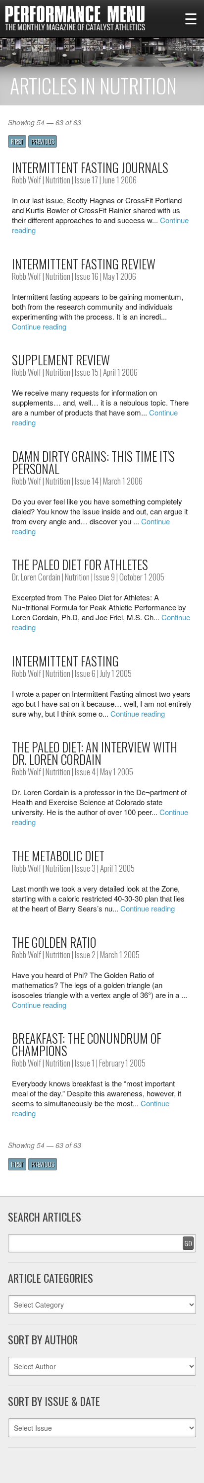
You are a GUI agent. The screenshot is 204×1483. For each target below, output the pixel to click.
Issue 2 (85, 954)
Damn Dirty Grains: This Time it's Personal (93, 462)
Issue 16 (87, 276)
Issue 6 (85, 673)
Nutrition (58, 179)
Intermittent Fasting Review (83, 263)
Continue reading (39, 326)
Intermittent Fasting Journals (90, 167)
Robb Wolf (26, 179)
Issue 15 (87, 372)
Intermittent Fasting (65, 661)
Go (188, 1243)
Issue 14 (87, 481)
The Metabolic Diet (58, 855)
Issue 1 (85, 1063)
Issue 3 (85, 868)
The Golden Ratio (54, 942)
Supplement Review (61, 359)
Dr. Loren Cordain (36, 577)
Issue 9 (104, 577)
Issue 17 (86, 179)
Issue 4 (85, 771)
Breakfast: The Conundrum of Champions (86, 1044)
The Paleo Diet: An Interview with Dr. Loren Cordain (94, 753)
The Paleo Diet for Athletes (80, 564)
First (17, 141)
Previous (42, 141)
